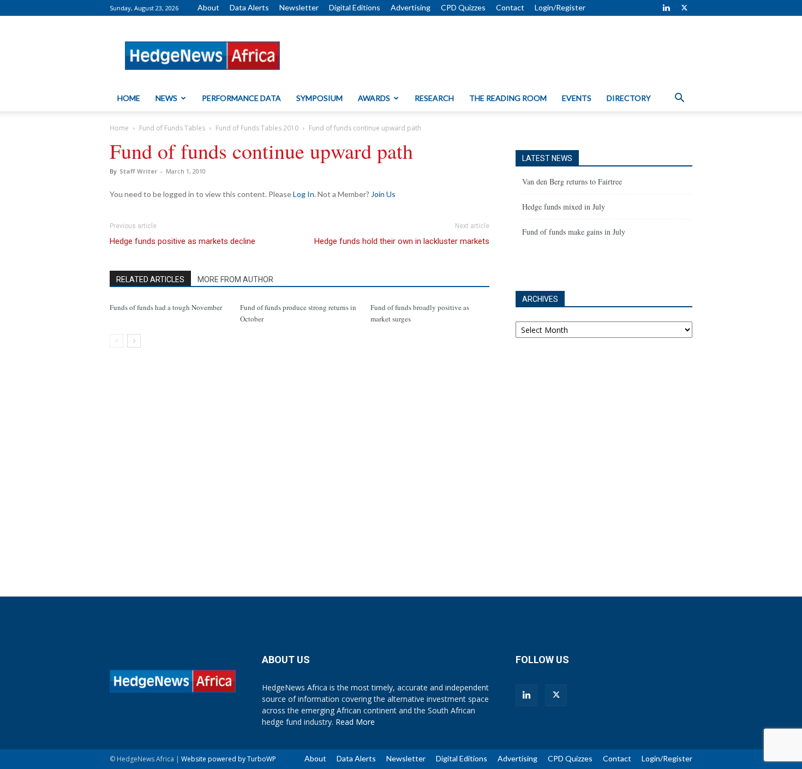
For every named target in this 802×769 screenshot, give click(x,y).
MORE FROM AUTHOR (235, 279)
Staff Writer (138, 171)
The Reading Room (508, 98)
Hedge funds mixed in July (563, 206)
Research (434, 98)
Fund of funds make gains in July (573, 231)
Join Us (383, 194)
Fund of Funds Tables (172, 128)
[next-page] (134, 341)
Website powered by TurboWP (228, 759)
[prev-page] (116, 341)
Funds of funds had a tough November (166, 307)
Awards (374, 98)
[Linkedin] (666, 7)
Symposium (319, 98)
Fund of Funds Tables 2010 (257, 128)
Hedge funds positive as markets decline (182, 241)
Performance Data (241, 98)
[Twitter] (684, 7)
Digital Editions (354, 7)
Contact (510, 7)
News (166, 98)
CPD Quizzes (463, 7)
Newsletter (299, 7)
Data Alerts (249, 7)
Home (128, 98)
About (208, 7)
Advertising (410, 7)
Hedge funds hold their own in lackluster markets (401, 241)
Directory (629, 98)
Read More (355, 722)
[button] (679, 99)
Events (576, 98)
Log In (303, 194)
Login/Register (560, 7)
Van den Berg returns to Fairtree (572, 181)
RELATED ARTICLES (150, 279)
